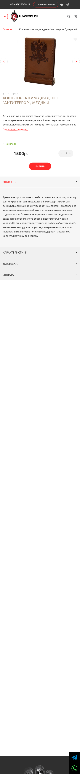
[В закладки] (75, 39)
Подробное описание (15, 129)
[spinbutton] (66, 153)
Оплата (8, 274)
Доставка (10, 263)
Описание (10, 182)
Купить (40, 166)
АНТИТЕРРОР (10, 94)
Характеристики (15, 252)
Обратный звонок (46, 5)
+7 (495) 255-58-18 (20, 4)
